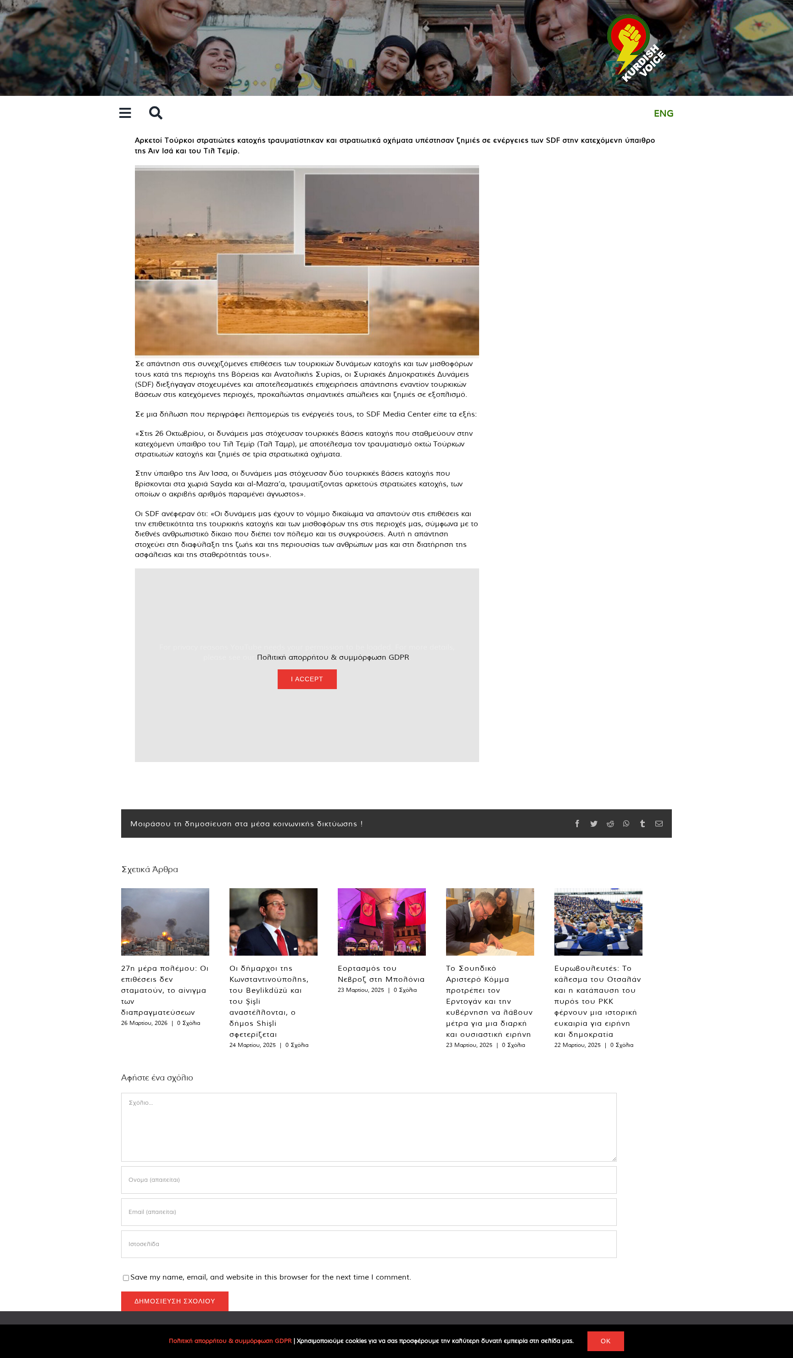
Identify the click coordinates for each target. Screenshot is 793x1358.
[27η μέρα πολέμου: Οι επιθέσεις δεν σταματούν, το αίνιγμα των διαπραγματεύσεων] (165, 922)
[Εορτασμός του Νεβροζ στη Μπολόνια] (382, 922)
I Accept (307, 679)
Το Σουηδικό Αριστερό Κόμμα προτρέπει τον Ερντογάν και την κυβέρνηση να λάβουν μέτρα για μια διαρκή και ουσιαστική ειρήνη (489, 1001)
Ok (606, 1341)
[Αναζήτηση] (156, 113)
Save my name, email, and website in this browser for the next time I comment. (270, 1276)
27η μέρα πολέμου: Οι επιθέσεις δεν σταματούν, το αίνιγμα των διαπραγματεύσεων (165, 990)
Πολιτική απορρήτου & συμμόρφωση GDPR (333, 657)
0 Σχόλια (188, 1022)
